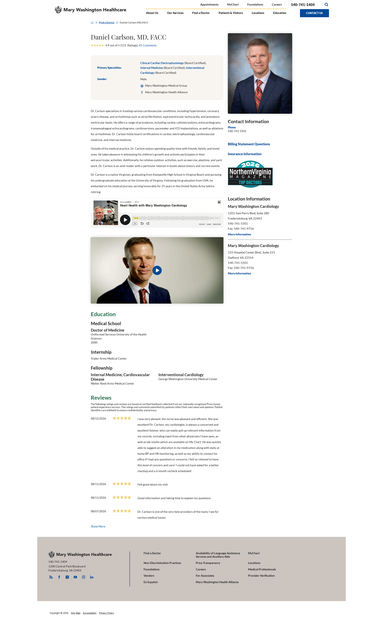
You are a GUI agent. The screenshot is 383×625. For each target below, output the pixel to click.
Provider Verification (261, 575)
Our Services (175, 13)
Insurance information (245, 154)
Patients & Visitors (231, 13)
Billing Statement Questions (249, 144)
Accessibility (89, 613)
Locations (258, 13)
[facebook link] (59, 577)
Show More (98, 526)
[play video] (157, 270)
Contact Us (314, 13)
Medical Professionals (262, 569)
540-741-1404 (303, 5)
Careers (277, 4)
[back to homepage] (92, 22)
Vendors (149, 575)
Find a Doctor (201, 13)
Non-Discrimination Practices (162, 563)
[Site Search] (326, 4)
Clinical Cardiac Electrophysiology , (173, 63)
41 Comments (147, 45)
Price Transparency (208, 563)
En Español (151, 582)
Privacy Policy (106, 613)
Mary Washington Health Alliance (217, 582)
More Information (239, 234)
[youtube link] (75, 577)
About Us (152, 13)
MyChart (233, 4)
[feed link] (50, 577)
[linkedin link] (91, 577)
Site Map (75, 613)
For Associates (205, 575)
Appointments (209, 4)
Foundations (255, 4)
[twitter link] (67, 577)
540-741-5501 (237, 131)
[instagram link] (83, 577)
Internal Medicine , (163, 67)
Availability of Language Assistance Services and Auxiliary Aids (218, 554)
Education (279, 13)
